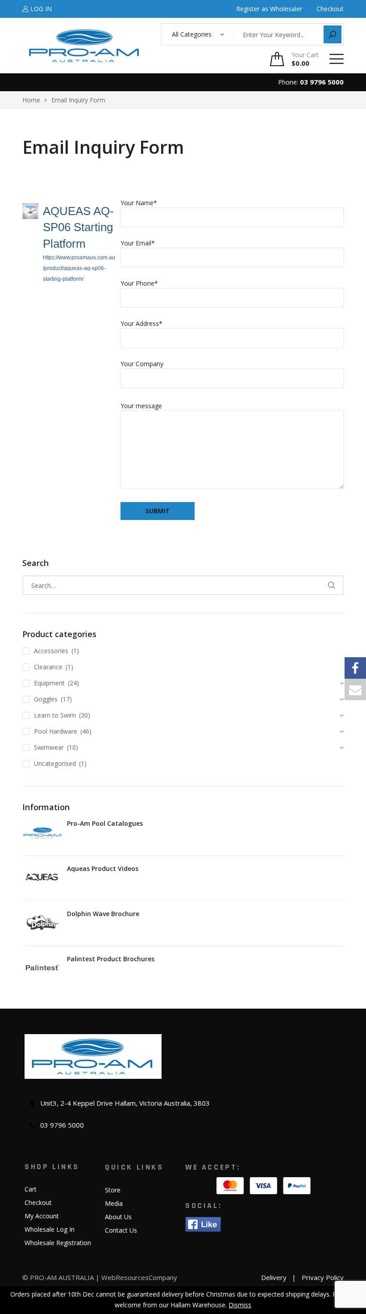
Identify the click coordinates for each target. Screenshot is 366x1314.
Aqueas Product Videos (102, 868)
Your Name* (139, 203)
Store (113, 1190)
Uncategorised (55, 763)
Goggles (46, 699)
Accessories (51, 650)
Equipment (49, 683)
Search (331, 585)
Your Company (142, 363)
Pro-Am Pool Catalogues (105, 823)
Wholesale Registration (58, 1242)
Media (114, 1203)
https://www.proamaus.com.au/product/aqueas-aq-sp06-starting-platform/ (79, 268)
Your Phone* (139, 283)
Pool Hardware (55, 731)
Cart (31, 1189)
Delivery (274, 1277)
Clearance (48, 667)
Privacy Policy (323, 1277)
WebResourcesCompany (139, 1277)
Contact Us (121, 1230)
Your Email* (138, 243)
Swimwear (49, 747)
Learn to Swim (55, 715)
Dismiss (240, 1305)
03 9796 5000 (322, 81)
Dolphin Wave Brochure (103, 913)
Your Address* (141, 323)
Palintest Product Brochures (110, 959)
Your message (141, 405)
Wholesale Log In (50, 1229)
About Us (118, 1217)
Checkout (38, 1202)
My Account (42, 1216)
